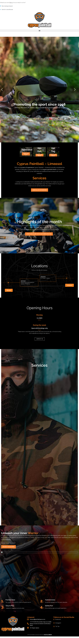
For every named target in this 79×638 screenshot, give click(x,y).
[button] (39, 30)
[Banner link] (26, 152)
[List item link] (65, 619)
